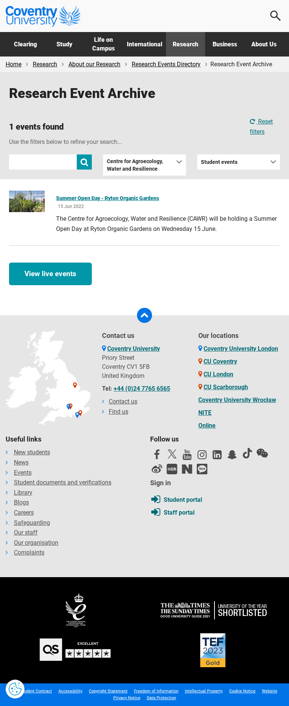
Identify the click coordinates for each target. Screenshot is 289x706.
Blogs (21, 502)
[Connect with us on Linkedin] (217, 456)
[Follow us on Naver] (187, 469)
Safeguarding (32, 522)
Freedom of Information (156, 691)
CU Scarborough (226, 387)
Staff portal (179, 512)
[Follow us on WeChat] (262, 453)
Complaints (29, 552)
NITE (204, 412)
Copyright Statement (108, 691)
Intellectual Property (204, 691)
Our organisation (36, 542)
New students (32, 452)
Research (185, 44)
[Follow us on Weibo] (157, 469)
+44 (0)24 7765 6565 (142, 388)
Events (23, 472)
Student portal (183, 499)
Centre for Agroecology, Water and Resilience (135, 165)
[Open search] (275, 15)
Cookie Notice (242, 691)
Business (225, 44)
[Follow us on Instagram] (202, 456)
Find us (118, 411)
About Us (264, 44)
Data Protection (161, 697)
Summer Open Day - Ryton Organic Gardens (107, 198)
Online (207, 425)
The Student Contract (32, 691)
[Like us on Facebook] (157, 456)
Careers (24, 512)
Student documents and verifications (62, 482)
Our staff (26, 532)
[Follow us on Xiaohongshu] (172, 469)
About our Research (94, 64)
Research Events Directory (166, 64)
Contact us (123, 401)
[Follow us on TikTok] (247, 453)
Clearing (25, 44)
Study (64, 44)
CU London (218, 374)
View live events (50, 273)
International (144, 44)
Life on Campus (103, 44)
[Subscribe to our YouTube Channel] (187, 456)
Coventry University (133, 348)
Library (23, 492)
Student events (219, 162)
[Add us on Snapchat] (232, 456)
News (21, 462)
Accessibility (70, 691)
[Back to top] (144, 315)
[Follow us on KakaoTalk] (202, 469)
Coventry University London (241, 348)
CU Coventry (220, 361)
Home (13, 64)
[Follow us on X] (172, 453)
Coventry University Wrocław (237, 399)
